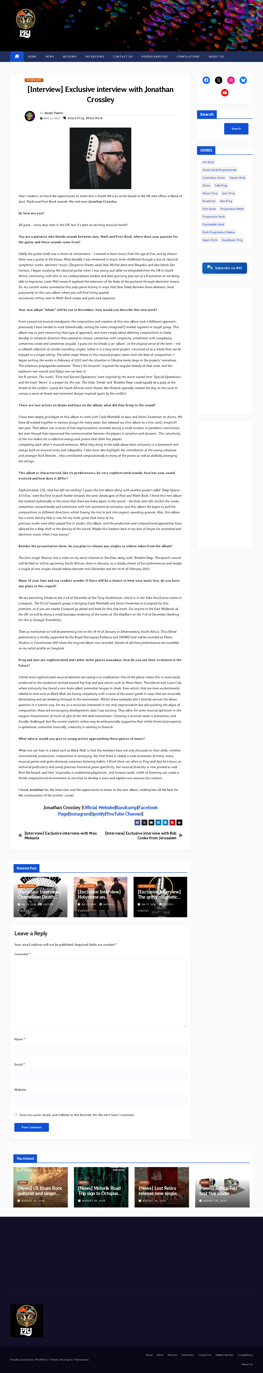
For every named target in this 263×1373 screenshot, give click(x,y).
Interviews (94, 56)
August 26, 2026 (33, 1200)
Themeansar (81, 1359)
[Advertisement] (225, 350)
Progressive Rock (214, 216)
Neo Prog (226, 201)
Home (32, 56)
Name (19, 1039)
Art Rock (208, 162)
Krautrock (209, 201)
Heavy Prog (210, 193)
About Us (216, 56)
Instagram (79, 814)
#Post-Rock (94, 118)
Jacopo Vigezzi (53, 112)
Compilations (188, 56)
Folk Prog (221, 185)
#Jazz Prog (76, 118)
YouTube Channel (124, 814)
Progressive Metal (231, 208)
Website (20, 1090)
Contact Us (123, 56)
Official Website (98, 807)
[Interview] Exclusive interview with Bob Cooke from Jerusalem (140, 835)
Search (207, 114)
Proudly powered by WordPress (29, 1359)
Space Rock (210, 240)
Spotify (98, 814)
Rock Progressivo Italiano (219, 232)
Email (19, 1064)
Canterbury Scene (214, 177)
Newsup (64, 1359)
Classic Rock (237, 177)
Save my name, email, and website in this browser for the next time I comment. (77, 1115)
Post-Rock (209, 208)
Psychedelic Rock (213, 224)
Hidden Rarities (155, 56)
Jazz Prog (228, 193)
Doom (206, 185)
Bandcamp (126, 807)
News (50, 56)
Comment (22, 954)
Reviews (69, 56)
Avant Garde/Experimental (219, 169)
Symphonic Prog (232, 240)
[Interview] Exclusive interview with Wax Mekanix (60, 835)
